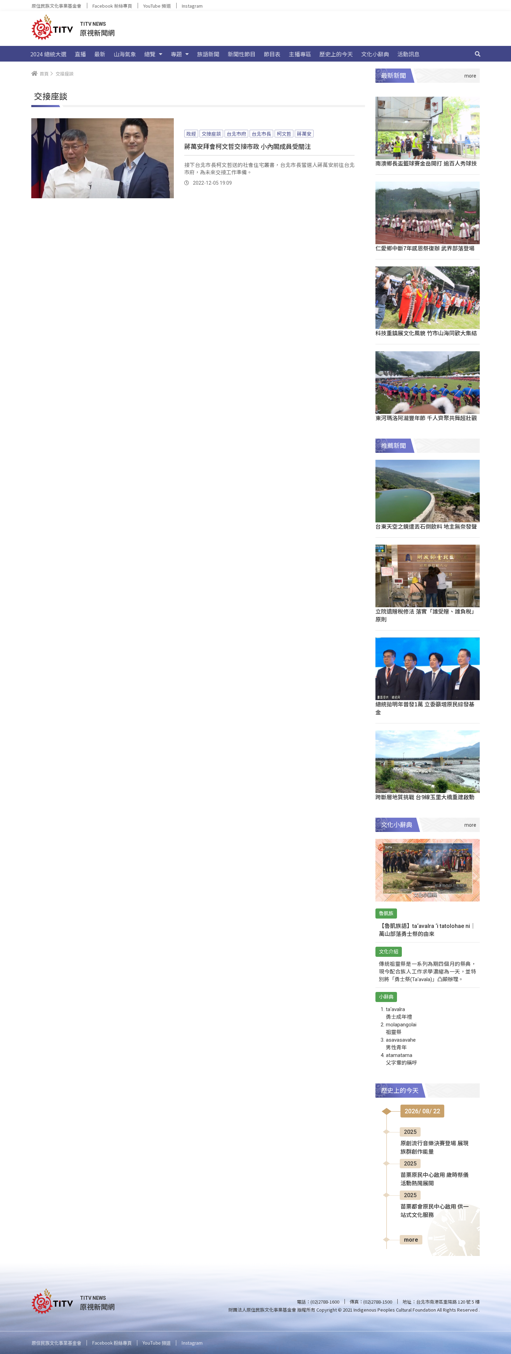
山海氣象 (125, 54)
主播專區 (300, 54)
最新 (99, 54)
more (411, 1239)
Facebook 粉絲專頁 (112, 5)
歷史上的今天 (336, 54)
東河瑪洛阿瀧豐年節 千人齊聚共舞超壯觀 (426, 418)
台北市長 (261, 133)
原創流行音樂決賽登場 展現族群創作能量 (434, 1147)
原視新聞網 (97, 32)
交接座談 (211, 133)
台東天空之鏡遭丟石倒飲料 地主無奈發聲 (426, 526)
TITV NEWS (93, 24)
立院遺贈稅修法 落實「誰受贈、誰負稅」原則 (426, 615)
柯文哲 (284, 133)
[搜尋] (477, 54)
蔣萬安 (304, 133)
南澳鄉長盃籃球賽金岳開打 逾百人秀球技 (426, 163)
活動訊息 (408, 54)
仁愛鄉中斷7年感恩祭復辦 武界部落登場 (424, 248)
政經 (191, 133)
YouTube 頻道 (157, 5)
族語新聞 (208, 54)
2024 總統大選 (48, 54)
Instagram (192, 5)
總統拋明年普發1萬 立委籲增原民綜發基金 (424, 708)
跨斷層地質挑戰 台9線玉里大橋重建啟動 (424, 797)
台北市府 (236, 133)
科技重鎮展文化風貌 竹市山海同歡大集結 (426, 333)
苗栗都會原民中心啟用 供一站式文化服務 (434, 1210)
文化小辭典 (375, 54)
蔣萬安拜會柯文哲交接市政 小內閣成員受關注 (247, 146)
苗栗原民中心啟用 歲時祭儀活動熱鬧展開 (434, 1179)
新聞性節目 (242, 54)
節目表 (272, 54)
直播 (80, 54)
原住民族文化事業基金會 (56, 5)
